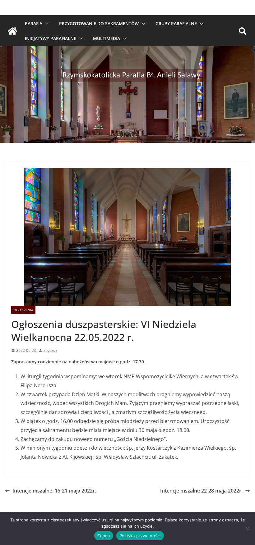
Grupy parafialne (176, 23)
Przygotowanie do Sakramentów (99, 23)
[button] (45, 23)
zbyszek (50, 350)
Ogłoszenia (23, 310)
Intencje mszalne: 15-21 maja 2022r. (54, 490)
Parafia (33, 23)
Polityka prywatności (140, 535)
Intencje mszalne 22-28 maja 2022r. (201, 490)
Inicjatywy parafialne (50, 38)
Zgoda (103, 535)
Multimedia (106, 38)
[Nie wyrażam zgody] (247, 528)
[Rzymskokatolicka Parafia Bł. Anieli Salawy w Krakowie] (12, 31)
